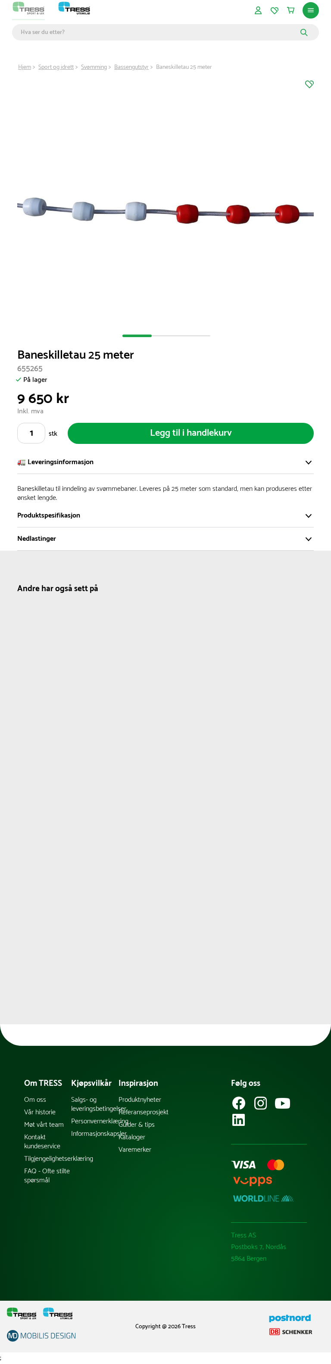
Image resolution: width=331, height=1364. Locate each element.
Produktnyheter (140, 1099)
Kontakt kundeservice (42, 1142)
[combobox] (159, 32)
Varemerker (135, 1149)
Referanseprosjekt (142, 1112)
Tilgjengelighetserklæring (47, 1158)
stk (53, 434)
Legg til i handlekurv (191, 433)
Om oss (35, 1099)
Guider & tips (137, 1124)
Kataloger (132, 1137)
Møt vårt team (44, 1124)
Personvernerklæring (94, 1121)
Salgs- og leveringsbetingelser (94, 1104)
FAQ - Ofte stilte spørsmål (47, 1176)
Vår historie (40, 1112)
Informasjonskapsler (94, 1133)
